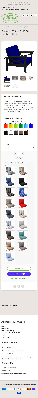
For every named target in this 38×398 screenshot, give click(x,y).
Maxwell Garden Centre (14, 384)
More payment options (19, 278)
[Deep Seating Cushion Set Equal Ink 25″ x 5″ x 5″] (10, 214)
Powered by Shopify (29, 384)
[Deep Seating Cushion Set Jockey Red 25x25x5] (22, 203)
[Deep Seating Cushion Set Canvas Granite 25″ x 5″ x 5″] (22, 225)
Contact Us (5, 334)
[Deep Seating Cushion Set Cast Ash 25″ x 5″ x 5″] (10, 246)
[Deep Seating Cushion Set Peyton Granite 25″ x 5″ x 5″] (10, 193)
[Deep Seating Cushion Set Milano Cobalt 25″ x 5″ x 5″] (22, 193)
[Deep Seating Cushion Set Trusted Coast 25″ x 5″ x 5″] (10, 171)
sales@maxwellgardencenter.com (16, 9)
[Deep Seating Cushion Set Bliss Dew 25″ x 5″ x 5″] (10, 257)
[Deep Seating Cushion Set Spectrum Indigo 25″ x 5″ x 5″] (10, 182)
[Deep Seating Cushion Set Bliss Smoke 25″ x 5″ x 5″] (22, 246)
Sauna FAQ (5, 328)
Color (7, 144)
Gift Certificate (6, 338)
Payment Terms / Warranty (11, 332)
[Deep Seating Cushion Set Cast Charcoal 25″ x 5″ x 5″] (10, 236)
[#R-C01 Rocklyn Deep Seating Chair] (19, 59)
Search (3, 326)
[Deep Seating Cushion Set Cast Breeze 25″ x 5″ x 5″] (22, 236)
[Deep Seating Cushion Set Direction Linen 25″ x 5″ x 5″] (22, 214)
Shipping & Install (7, 330)
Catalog (4, 336)
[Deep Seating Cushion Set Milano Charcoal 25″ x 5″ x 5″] (10, 203)
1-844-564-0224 (8, 7)
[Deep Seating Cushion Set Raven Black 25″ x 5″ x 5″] (22, 182)
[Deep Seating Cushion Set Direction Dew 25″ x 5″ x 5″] (10, 225)
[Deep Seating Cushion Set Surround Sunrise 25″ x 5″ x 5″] (22, 171)
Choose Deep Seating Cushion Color (16, 164)
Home (3, 27)
